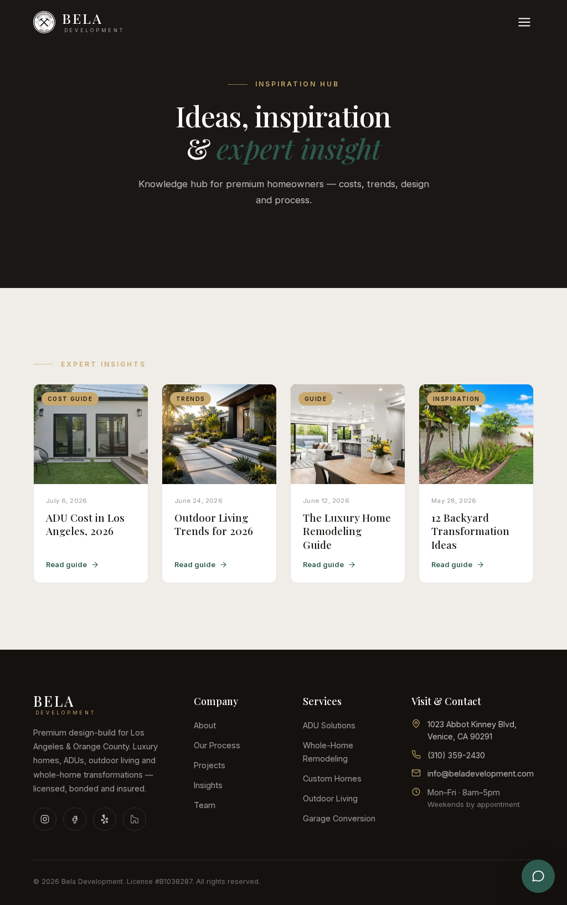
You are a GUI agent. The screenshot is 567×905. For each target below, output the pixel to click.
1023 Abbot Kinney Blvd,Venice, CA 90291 (472, 730)
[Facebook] (74, 819)
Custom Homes (332, 778)
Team (204, 805)
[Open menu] (524, 22)
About (205, 725)
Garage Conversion (339, 818)
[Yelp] (104, 819)
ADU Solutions (329, 725)
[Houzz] (134, 819)
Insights (208, 785)
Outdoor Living (330, 798)
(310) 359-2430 (456, 755)
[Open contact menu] (538, 876)
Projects (209, 765)
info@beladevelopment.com (480, 773)
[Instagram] (44, 819)
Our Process (217, 745)
